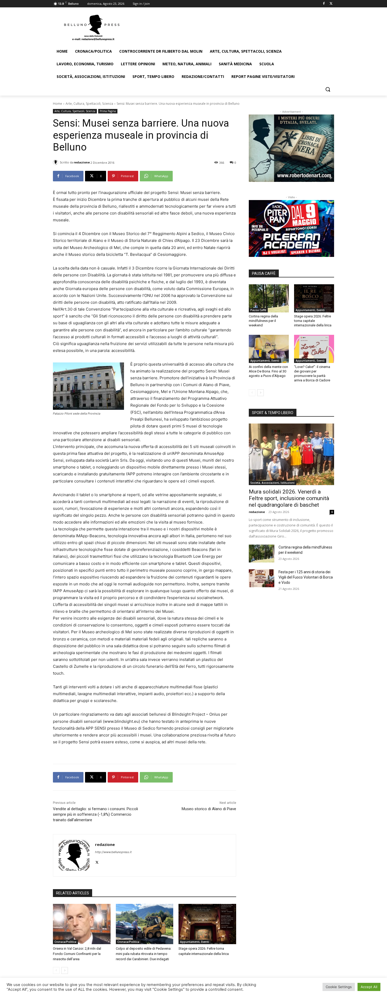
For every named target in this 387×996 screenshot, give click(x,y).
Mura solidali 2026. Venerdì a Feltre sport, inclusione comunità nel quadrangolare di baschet (289, 498)
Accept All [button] (369, 987)
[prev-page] (56, 970)
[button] (327, 89)
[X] (331, 4)
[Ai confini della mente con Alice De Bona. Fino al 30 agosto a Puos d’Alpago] (269, 349)
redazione (82, 162)
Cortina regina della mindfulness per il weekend (263, 320)
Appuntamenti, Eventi (194, 942)
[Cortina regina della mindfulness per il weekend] (269, 298)
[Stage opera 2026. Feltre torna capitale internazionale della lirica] (207, 924)
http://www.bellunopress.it (113, 852)
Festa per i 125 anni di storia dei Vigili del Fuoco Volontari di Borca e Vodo (306, 577)
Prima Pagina (108, 111)
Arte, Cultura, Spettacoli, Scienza (89, 103)
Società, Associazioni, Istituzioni (272, 483)
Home (57, 103)
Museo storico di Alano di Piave (209, 808)
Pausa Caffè (258, 310)
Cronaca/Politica (65, 942)
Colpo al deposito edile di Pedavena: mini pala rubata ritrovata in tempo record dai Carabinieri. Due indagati (143, 954)
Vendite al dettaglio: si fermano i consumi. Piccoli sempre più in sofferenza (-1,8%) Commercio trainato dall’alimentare (95, 814)
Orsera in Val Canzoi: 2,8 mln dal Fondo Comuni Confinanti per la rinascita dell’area (77, 954)
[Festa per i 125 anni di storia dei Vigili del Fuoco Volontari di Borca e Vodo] (261, 578)
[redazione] (56, 162)
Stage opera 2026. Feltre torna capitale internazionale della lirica (312, 320)
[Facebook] (324, 4)
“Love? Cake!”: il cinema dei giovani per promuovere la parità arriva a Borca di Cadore (312, 373)
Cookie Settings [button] (339, 987)
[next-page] (64, 970)
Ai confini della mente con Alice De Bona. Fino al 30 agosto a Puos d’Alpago (268, 371)
